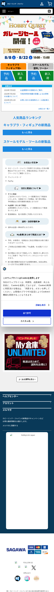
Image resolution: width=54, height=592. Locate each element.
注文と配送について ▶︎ (31, 188)
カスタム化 (25, 321)
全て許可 (27, 313)
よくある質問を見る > (27, 379)
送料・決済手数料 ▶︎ (31, 221)
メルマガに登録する (10, 425)
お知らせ (8, 86)
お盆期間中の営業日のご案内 (31, 90)
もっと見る (27, 132)
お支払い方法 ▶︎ (31, 162)
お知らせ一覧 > (44, 108)
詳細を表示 (41, 305)
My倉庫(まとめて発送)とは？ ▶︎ (31, 234)
